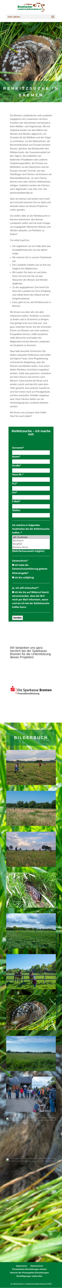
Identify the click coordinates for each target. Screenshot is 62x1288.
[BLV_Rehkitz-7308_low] (31, 988)
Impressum (21, 1266)
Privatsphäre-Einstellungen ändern (29, 1269)
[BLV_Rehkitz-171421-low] (31, 1119)
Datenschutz (20, 560)
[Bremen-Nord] (31, 547)
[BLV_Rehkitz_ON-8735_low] (31, 1160)
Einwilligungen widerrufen (29, 1276)
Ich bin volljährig (24, 577)
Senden (17, 617)
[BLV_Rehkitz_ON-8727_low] (31, 1070)
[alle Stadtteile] (31, 537)
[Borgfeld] (31, 544)
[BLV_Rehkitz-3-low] (31, 907)
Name (16, 456)
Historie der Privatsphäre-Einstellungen (29, 1272)
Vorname (18, 447)
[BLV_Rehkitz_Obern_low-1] (31, 784)
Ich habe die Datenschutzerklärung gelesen (29, 566)
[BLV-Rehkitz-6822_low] (31, 1111)
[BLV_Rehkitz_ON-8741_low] (31, 1201)
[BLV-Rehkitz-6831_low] (31, 948)
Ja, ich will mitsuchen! (25, 587)
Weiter (51, 1243)
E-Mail (16, 501)
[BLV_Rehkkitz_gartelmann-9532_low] (31, 825)
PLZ (14, 483)
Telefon (16, 510)
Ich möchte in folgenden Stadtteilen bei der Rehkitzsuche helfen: (30, 529)
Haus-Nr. (18, 474)
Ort (14, 492)
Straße (16, 465)
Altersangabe (20, 573)
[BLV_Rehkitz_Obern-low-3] (31, 866)
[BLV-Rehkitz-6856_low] (31, 1029)
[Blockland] (31, 540)
